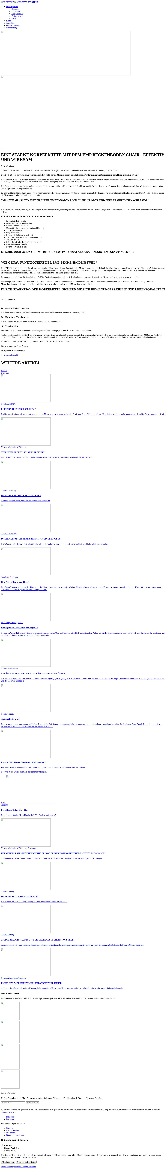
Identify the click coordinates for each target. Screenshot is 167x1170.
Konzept (15, 9)
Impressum (10, 1133)
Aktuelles (10, 23)
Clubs (8, 21)
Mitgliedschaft (17, 14)
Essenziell (8, 1145)
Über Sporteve (12, 6)
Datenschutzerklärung (15, 1135)
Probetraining (11, 28)
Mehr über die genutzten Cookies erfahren (18, 1167)
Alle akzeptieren (8, 1162)
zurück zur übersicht (9, 355)
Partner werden (17, 16)
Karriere (9, 1128)
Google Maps (9, 1151)
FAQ (13, 18)
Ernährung (15, 11)
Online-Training (12, 25)
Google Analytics (11, 1148)
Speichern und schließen (26, 1162)
